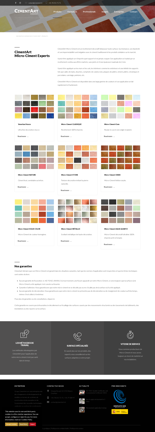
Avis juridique (45, 428)
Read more (22, 136)
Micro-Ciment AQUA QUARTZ (116, 229)
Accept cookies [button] (11, 424)
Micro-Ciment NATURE (27, 175)
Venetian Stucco (24, 124)
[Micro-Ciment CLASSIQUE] (77, 106)
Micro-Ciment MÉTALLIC (70, 229)
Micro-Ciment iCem (111, 124)
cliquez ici (51, 299)
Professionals (89, 11)
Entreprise (119, 11)
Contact (133, 11)
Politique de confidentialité (60, 428)
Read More (23, 424)
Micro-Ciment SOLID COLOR (29, 229)
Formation (72, 11)
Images (105, 11)
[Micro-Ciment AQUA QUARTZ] (120, 211)
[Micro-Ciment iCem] (120, 106)
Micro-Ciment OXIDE (112, 175)
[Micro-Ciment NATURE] (34, 157)
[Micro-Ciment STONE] (77, 157)
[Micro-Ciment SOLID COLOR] (34, 211)
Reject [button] (33, 424)
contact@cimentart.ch (58, 402)
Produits (57, 11)
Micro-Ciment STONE (69, 175)
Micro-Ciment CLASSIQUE (71, 124)
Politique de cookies (76, 428)
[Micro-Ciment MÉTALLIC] (77, 211)
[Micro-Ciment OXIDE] (120, 157)
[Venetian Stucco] (34, 106)
